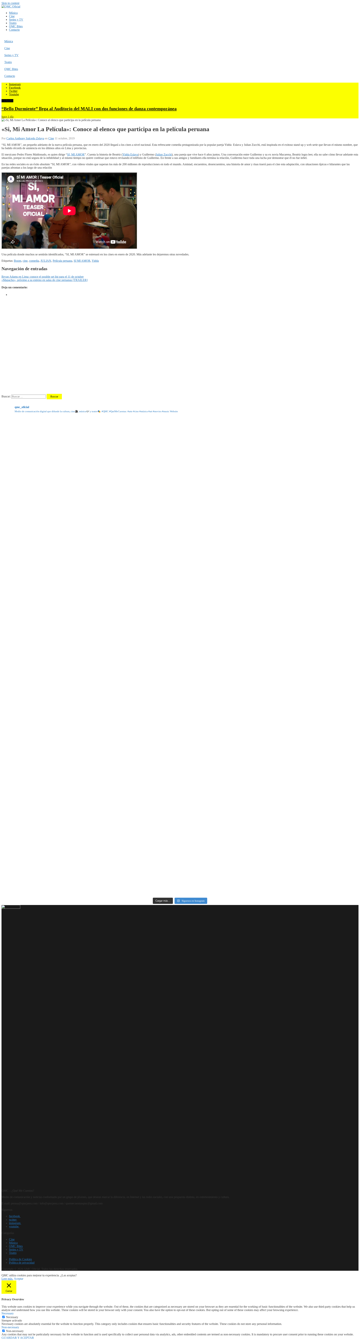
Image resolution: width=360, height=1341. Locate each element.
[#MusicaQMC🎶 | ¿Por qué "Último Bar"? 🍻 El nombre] (299, 597)
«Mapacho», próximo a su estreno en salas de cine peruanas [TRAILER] (45, 280)
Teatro (12, 23)
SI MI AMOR (82, 260)
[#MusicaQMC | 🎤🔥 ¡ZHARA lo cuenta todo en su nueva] (61, 835)
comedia (34, 260)
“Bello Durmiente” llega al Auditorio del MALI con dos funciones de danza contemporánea (89, 108)
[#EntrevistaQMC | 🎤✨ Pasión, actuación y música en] (180, 835)
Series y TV (16, 19)
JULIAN (45, 260)
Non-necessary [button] (10, 1327)
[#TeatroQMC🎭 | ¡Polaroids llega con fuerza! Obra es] (61, 597)
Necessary (12, 1317)
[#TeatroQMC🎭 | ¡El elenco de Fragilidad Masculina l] (180, 477)
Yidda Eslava (130, 154)
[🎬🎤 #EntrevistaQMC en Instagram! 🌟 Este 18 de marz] (299, 716)
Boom (17, 260)
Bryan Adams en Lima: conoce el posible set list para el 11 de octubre (43, 276)
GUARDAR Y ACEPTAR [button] (18, 1337)
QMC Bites (16, 26)
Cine (12, 16)
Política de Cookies (20, 1259)
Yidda (95, 260)
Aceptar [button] (18, 1278)
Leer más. (7, 1278)
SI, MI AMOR (76, 154)
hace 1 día (8, 116)
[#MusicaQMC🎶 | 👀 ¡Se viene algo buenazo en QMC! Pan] (61, 716)
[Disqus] (180, 346)
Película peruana (62, 260)
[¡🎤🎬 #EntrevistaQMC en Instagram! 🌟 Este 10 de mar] (299, 835)
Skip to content (10, 3)
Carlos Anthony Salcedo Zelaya (25, 138)
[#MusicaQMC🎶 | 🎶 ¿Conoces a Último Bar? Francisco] (180, 597)
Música (13, 12)
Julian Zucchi (164, 154)
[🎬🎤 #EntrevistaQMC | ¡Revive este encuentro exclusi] (180, 716)
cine (25, 260)
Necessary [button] (8, 1313)
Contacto (14, 29)
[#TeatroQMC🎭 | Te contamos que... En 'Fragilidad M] (61, 477)
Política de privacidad (21, 1262)
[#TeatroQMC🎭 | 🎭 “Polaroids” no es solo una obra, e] (299, 477)
